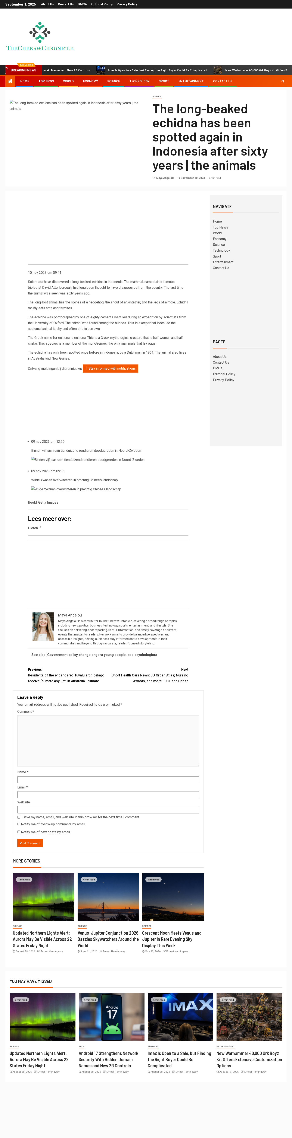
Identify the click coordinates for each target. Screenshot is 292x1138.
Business (153, 1046)
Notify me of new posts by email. (46, 832)
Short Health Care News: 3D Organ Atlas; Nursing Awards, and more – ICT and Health (150, 675)
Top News (46, 81)
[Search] (283, 81)
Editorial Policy (102, 4)
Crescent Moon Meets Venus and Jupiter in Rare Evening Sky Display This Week (172, 939)
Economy (90, 81)
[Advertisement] (108, 230)
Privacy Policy (127, 4)
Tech (81, 1046)
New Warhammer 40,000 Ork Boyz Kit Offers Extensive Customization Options (249, 1059)
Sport (164, 81)
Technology (139, 81)
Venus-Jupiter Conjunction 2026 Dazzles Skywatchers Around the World (108, 939)
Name (22, 772)
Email (22, 787)
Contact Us (66, 4)
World (68, 81)
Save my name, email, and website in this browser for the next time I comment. (81, 817)
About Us (47, 4)
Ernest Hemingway (52, 951)
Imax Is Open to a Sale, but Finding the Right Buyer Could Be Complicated (128, 70)
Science (113, 81)
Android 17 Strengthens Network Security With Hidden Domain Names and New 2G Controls (108, 1059)
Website (23, 802)
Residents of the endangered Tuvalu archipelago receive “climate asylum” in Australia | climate (66, 675)
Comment (25, 712)
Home (24, 81)
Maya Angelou (165, 177)
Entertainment (191, 81)
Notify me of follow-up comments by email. (53, 824)
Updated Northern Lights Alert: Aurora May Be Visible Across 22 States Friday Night (42, 939)
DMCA (82, 4)
